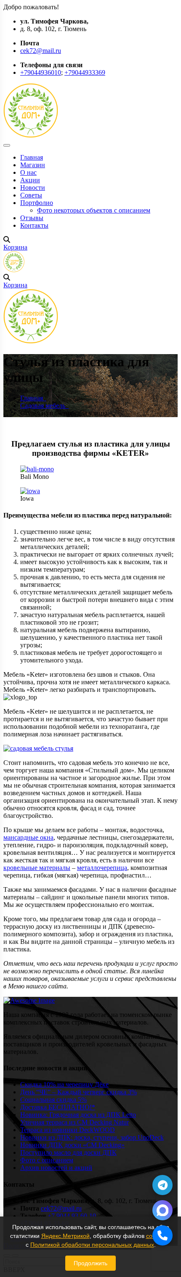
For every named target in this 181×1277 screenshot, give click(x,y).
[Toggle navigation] (6, 145)
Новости (32, 187)
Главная (31, 157)
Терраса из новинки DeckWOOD (67, 1129)
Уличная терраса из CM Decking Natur (74, 1122)
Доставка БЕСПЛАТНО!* (57, 1107)
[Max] (162, 1210)
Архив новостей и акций (56, 1167)
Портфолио (36, 202)
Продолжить (90, 1263)
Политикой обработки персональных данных (92, 1244)
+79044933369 (84, 72)
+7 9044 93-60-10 (72, 1215)
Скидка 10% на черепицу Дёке (64, 1084)
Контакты (34, 225)
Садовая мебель (44, 405)
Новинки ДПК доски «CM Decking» (72, 1144)
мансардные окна (28, 837)
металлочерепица (102, 867)
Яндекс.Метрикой (65, 1235)
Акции (30, 180)
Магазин (32, 164)
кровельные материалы (36, 867)
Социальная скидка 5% (53, 1099)
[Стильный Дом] (30, 135)
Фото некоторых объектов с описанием (93, 210)
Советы (31, 195)
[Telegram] (162, 1185)
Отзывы (31, 217)
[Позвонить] (162, 1235)
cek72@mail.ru (40, 50)
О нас (28, 172)
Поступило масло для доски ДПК (68, 1152)
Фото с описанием (46, 1160)
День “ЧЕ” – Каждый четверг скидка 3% (78, 1092)
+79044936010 (40, 72)
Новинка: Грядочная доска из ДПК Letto (78, 1114)
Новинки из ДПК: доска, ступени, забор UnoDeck (92, 1137)
